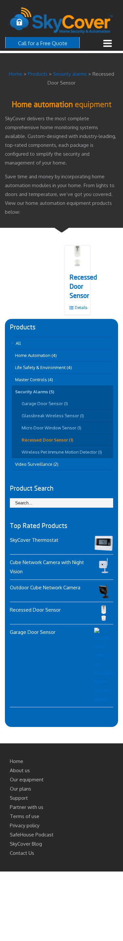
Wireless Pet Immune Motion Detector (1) (62, 452)
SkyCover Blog (26, 844)
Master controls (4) (34, 379)
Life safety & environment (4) (43, 367)
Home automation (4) (36, 355)
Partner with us (26, 807)
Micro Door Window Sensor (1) (51, 427)
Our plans (20, 789)
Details (80, 307)
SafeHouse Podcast (31, 835)
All (18, 343)
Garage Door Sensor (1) (45, 403)
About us (20, 770)
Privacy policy (24, 825)
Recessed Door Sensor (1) (47, 439)
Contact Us (22, 853)
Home (16, 761)
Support (19, 798)
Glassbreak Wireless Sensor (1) (53, 415)
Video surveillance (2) (36, 464)
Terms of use (24, 816)
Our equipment (27, 779)
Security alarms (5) (34, 391)
